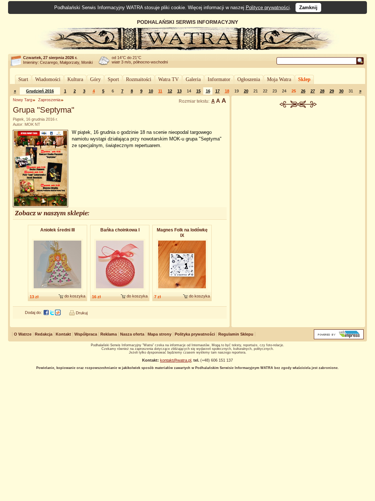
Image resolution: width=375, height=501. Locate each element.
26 (303, 91)
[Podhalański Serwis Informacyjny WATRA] (187, 49)
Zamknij (308, 7)
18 (227, 91)
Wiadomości (47, 79)
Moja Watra (279, 79)
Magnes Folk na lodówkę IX (182, 232)
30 (341, 91)
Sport (113, 79)
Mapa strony (159, 334)
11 (160, 91)
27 (313, 91)
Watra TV (168, 79)
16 (208, 91)
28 (322, 91)
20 (246, 91)
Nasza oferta (132, 334)
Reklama (108, 334)
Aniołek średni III (57, 230)
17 (217, 91)
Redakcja (43, 334)
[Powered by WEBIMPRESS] (339, 337)
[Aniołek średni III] (57, 290)
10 (151, 91)
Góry (95, 79)
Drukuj (82, 313)
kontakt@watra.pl (175, 360)
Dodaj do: (33, 312)
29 (332, 91)
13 (179, 91)
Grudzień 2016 (40, 91)
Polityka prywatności (195, 334)
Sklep (304, 79)
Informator (219, 79)
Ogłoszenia (248, 79)
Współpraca (85, 334)
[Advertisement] (298, 162)
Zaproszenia (49, 100)
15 (198, 91)
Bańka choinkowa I (120, 230)
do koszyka (74, 296)
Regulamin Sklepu (235, 334)
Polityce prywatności (268, 7)
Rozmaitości (138, 79)
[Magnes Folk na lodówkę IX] (182, 290)
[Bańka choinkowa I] (119, 290)
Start (23, 79)
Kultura (75, 79)
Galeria (193, 79)
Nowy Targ (22, 100)
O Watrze (22, 334)
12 (170, 91)
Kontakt (63, 334)
